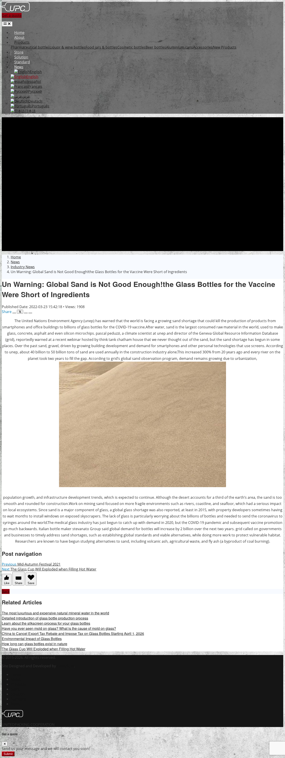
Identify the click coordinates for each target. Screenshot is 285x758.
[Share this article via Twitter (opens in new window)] (20, 312)
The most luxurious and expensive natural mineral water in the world (55, 613)
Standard (22, 62)
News (18, 66)
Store (18, 52)
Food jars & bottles (101, 47)
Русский (35, 91)
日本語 (30, 111)
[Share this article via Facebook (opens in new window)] (14, 313)
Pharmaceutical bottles (30, 47)
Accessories (203, 47)
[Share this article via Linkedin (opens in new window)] (26, 313)
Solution (21, 57)
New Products (224, 47)
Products (22, 42)
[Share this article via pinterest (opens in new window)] (30, 313)
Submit (8, 754)
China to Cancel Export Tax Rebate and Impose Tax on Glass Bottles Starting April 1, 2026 (73, 633)
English (36, 71)
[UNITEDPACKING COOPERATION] (16, 10)
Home (19, 32)
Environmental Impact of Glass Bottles (32, 638)
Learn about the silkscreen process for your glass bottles (46, 623)
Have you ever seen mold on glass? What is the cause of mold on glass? (59, 628)
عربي (26, 96)
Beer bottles (156, 47)
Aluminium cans (179, 47)
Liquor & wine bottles (68, 47)
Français (35, 86)
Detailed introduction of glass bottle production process (45, 618)
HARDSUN (65, 665)
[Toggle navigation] (7, 24)
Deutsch (35, 101)
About (19, 37)
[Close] (5, 744)
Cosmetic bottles (131, 47)
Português (40, 106)
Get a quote (12, 15)
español (34, 81)
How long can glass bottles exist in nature (34, 643)
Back (6, 591)
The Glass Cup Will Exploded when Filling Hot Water (43, 648)
